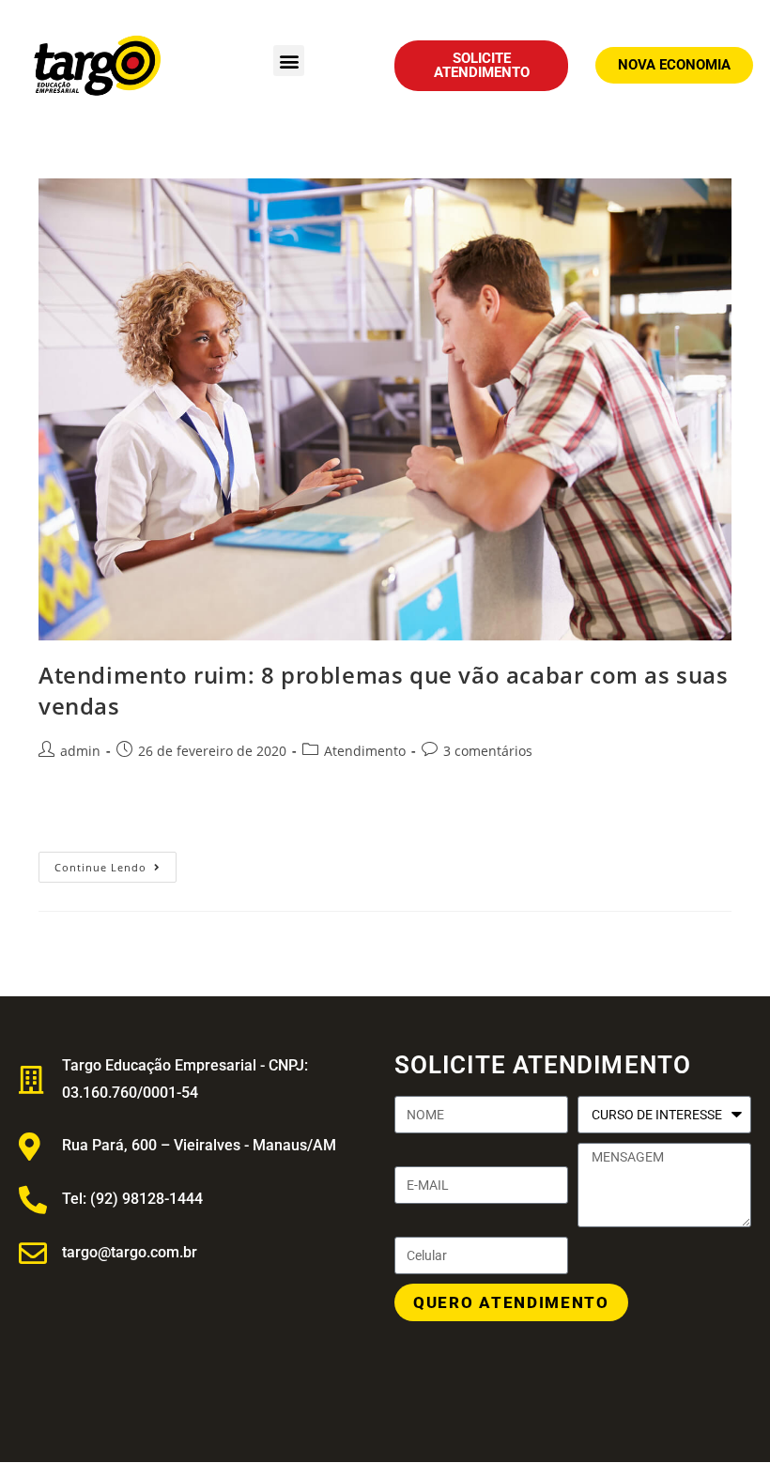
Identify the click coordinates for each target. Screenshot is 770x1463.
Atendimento (365, 751)
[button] (288, 60)
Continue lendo (115, 863)
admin (80, 751)
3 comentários (487, 751)
